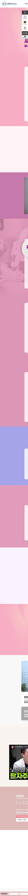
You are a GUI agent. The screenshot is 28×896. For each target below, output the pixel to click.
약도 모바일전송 (21, 816)
